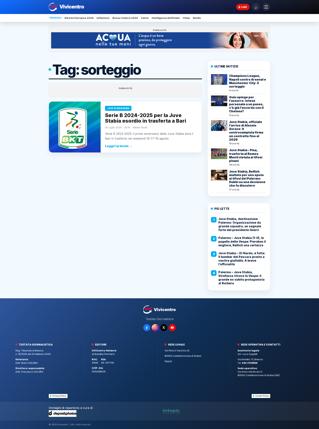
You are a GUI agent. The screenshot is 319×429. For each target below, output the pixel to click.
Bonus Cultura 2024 (125, 17)
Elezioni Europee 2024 (79, 17)
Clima (186, 17)
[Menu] (266, 7)
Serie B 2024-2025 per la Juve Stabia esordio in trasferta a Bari (145, 118)
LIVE (244, 7)
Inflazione (103, 17)
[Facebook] (146, 327)
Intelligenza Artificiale (166, 17)
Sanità (197, 17)
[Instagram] (155, 327)
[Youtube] (172, 327)
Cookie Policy (262, 396)
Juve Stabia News (118, 108)
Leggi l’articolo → (118, 146)
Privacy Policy (59, 396)
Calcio (145, 17)
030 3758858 (250, 362)
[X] (163, 327)
